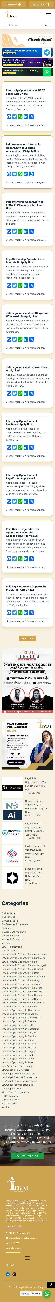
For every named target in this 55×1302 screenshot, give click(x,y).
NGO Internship (10, 1096)
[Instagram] (14, 1274)
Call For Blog (8, 916)
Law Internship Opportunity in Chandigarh (24, 965)
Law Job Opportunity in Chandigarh (21, 1017)
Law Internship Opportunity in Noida (21, 999)
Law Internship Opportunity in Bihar (20, 961)
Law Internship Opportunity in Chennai (22, 969)
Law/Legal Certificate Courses (18, 1073)
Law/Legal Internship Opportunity (20, 1081)
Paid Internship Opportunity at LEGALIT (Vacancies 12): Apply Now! (25, 205)
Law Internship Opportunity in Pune (20, 1006)
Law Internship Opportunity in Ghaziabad (24, 976)
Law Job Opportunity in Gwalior (19, 1036)
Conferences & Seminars (15, 924)
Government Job (11, 935)
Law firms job (9, 950)
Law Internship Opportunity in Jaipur (21, 984)
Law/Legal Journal (11, 1088)
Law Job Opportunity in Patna (18, 1058)
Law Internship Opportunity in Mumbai (22, 991)
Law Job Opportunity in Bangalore (20, 1013)
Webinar (6, 1107)
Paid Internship (9, 1103)
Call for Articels (10, 913)
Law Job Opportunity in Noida (18, 1055)
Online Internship (10, 1099)
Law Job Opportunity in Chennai (19, 1021)
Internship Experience (13, 939)
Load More (27, 638)
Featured (6, 928)
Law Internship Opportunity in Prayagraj (23, 1002)
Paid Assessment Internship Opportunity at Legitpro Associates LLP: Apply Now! (23, 148)
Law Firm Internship (12, 946)
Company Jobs (10, 920)
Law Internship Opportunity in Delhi (20, 972)
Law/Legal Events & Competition (19, 1077)
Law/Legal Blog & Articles (15, 1069)
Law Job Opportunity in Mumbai (19, 1047)
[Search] (46, 25)
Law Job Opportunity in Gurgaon (19, 1032)
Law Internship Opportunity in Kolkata (22, 987)
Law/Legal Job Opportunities (17, 1084)
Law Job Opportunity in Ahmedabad (21, 1010)
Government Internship (14, 931)
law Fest (6, 943)
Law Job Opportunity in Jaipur (18, 1040)
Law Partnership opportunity (17, 1066)
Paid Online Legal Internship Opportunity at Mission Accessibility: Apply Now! (23, 532)
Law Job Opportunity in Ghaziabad (20, 1028)
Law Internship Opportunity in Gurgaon (22, 980)
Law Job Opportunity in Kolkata (19, 1043)
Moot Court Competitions (15, 1092)
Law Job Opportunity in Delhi (17, 1025)
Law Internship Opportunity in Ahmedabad (24, 954)
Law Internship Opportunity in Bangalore (23, 957)
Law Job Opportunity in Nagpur (19, 1051)
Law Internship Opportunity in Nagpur (22, 995)
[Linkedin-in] (8, 1274)
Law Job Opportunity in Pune (17, 1062)
